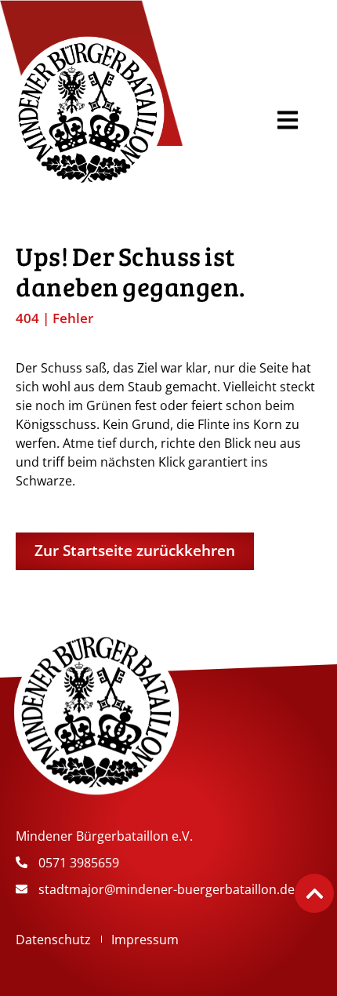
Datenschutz (53, 939)
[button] (287, 120)
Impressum (145, 939)
